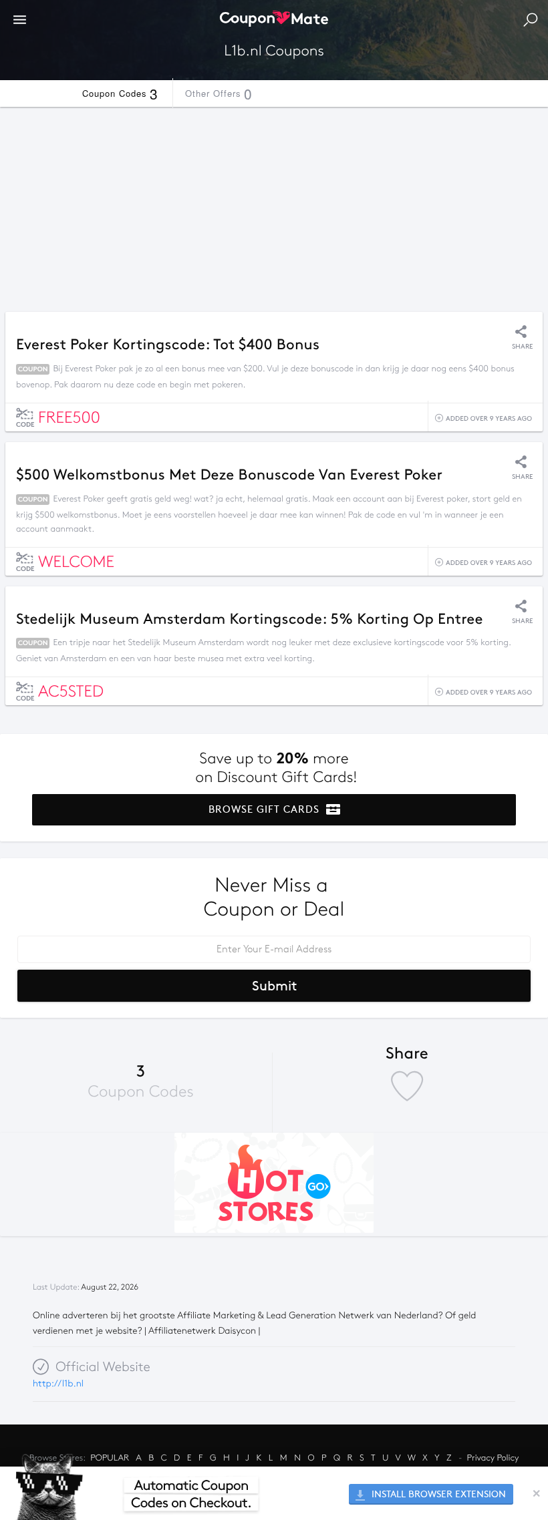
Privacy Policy (493, 1458)
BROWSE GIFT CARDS (266, 809)
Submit (274, 986)
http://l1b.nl (58, 1383)
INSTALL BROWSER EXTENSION (437, 1494)
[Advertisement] (274, 205)
